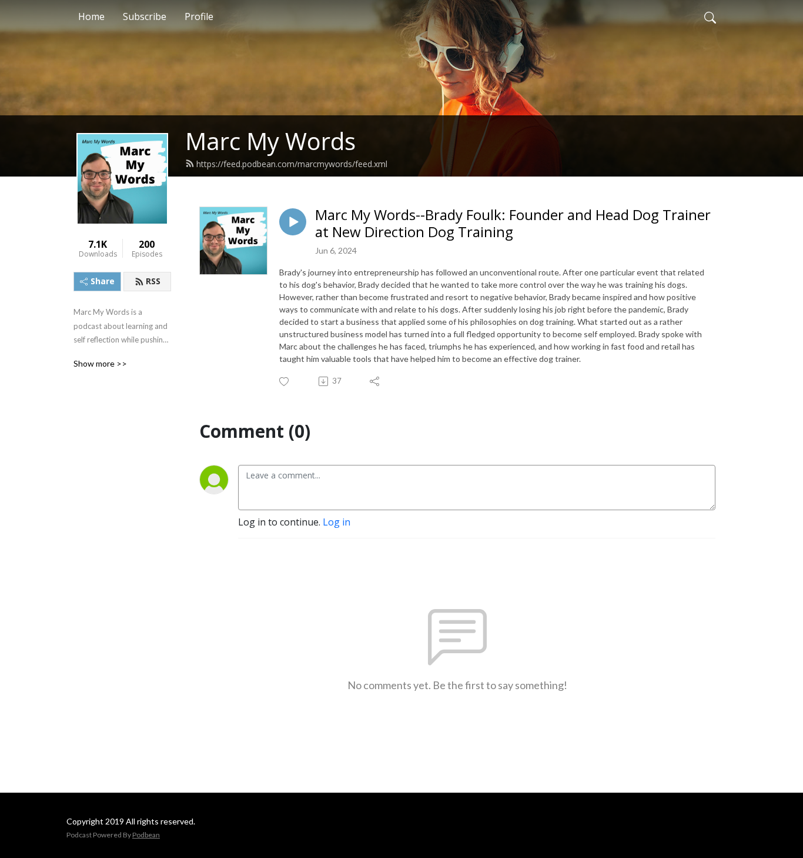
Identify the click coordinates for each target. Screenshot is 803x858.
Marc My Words (270, 141)
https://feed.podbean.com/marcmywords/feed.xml (291, 163)
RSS (153, 281)
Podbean (146, 834)
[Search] (710, 16)
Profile (199, 16)
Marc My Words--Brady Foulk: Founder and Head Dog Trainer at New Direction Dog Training (513, 224)
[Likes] (285, 381)
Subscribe (144, 16)
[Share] (375, 381)
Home (91, 16)
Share (103, 281)
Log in (336, 522)
